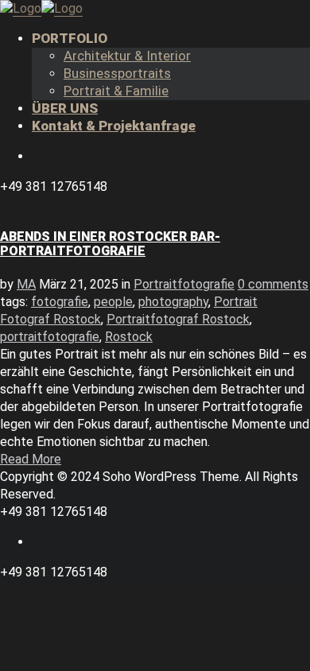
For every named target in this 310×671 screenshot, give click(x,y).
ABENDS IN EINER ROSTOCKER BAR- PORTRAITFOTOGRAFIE (110, 243)
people (113, 301)
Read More (30, 459)
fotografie (59, 301)
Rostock (129, 336)
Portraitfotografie (184, 284)
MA (26, 284)
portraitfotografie (49, 336)
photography (173, 301)
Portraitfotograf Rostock (178, 319)
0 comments (273, 284)
